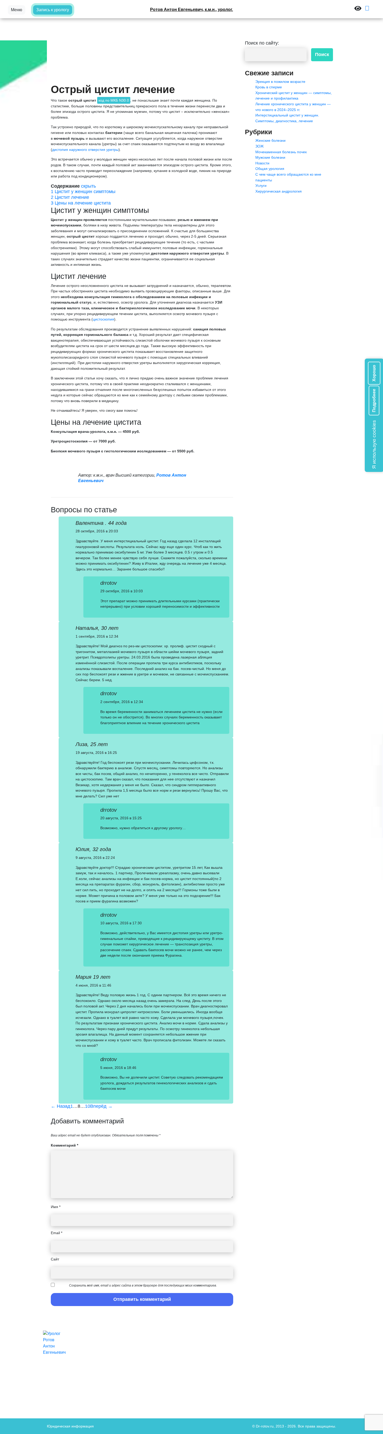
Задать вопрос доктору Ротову (214, 1355)
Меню (16, 10)
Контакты (196, 1366)
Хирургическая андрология (278, 191)
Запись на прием (203, 1360)
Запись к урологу (52, 10)
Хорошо (374, 373)
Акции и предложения (207, 1349)
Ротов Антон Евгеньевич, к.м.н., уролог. (191, 9)
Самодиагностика (204, 1371)
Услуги (261, 185)
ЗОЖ (259, 146)
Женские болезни (270, 140)
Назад (60, 1106)
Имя (55, 1207)
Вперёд (101, 1106)
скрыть (88, 186)
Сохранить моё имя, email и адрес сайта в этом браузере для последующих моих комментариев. (143, 1285)
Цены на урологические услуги (215, 1377)
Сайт (55, 1259)
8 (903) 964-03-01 (278, 1344)
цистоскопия (103, 319)
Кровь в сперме (268, 87)
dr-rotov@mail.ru (277, 1355)
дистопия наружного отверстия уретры (85, 149)
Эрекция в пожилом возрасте (280, 81)
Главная (196, 1344)
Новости (262, 163)
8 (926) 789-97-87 (278, 1349)
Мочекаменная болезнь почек (281, 152)
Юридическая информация (70, 1426)
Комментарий (64, 1145)
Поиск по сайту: (262, 43)
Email (56, 1233)
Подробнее (374, 400)
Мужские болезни (270, 157)
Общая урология (269, 169)
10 (87, 1106)
